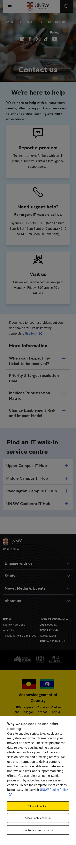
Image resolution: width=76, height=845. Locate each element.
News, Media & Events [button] (25, 588)
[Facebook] (30, 39)
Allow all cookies (38, 806)
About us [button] (13, 601)
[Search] (66, 6)
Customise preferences (38, 830)
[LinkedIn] (23, 39)
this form (34, 333)
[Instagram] (38, 39)
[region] (38, 780)
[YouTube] (54, 39)
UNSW (9, 22)
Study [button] (10, 576)
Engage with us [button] (19, 563)
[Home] (38, 6)
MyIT (30, 22)
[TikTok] (46, 39)
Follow (54, 32)
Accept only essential (38, 817)
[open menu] (9, 6)
